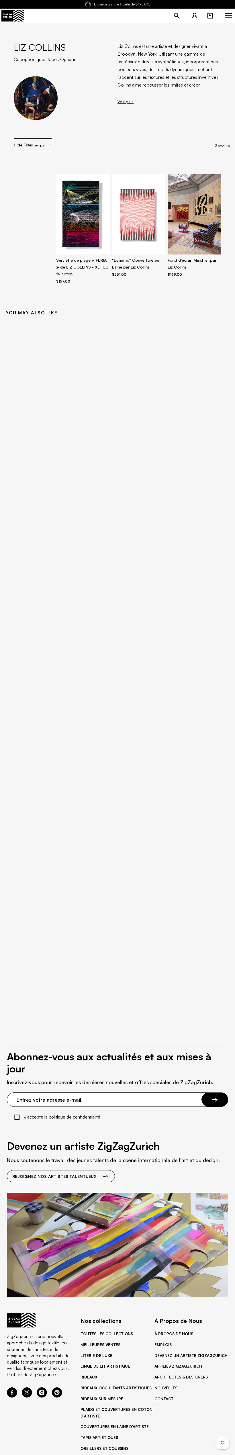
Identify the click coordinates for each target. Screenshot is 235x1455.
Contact (163, 1399)
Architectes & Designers (181, 1377)
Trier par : (40, 145)
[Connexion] (194, 15)
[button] (210, 15)
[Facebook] (12, 1396)
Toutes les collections (107, 1333)
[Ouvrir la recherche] (176, 15)
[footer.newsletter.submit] (214, 1099)
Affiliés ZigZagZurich (178, 1366)
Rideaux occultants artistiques (116, 1388)
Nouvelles (165, 1388)
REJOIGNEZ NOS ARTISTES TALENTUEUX (54, 1176)
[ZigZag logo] (12, 15)
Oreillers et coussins (104, 1448)
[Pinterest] (57, 1396)
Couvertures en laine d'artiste (115, 1426)
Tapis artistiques (99, 1437)
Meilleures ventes (100, 1344)
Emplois (163, 1344)
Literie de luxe (96, 1355)
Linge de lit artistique (105, 1366)
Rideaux (89, 1377)
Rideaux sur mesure (102, 1399)
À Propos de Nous (173, 1333)
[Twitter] (27, 1396)
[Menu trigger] (228, 16)
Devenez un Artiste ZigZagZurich (191, 1355)
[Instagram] (42, 1396)
